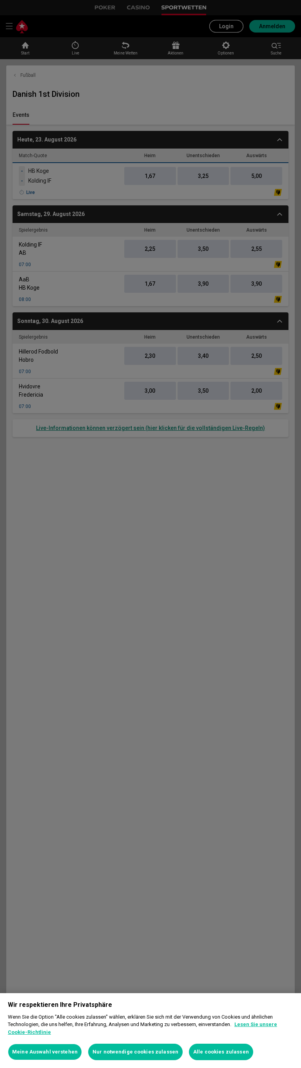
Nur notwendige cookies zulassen (135, 1052)
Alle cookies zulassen (221, 1052)
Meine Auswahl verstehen (45, 1052)
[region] (150, 1030)
